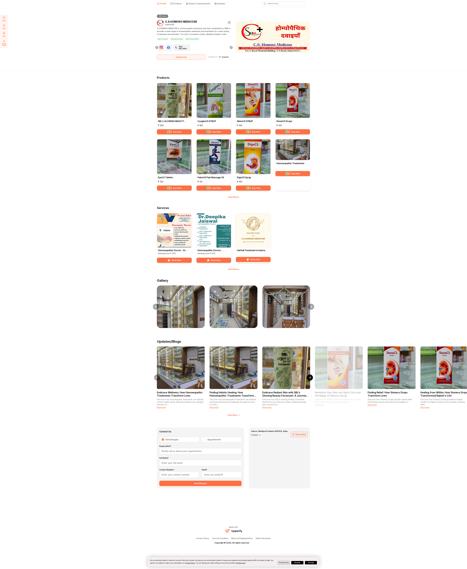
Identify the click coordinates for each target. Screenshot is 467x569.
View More (233, 197)
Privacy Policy (203, 538)
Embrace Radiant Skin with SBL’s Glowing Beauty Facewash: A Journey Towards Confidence (284, 394)
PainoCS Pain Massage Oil (211, 177)
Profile (163, 3)
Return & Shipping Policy (242, 538)
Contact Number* (166, 470)
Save (4, 20)
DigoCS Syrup (244, 177)
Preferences (284, 563)
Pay (4, 36)
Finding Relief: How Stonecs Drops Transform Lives (388, 394)
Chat (4, 28)
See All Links (183, 47)
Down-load (4, 44)
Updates (221, 3)
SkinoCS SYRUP (245, 121)
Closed (164, 16)
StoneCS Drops (284, 121)
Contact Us (181, 57)
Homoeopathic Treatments (290, 163)
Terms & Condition (220, 538)
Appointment (214, 439)
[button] (307, 377)
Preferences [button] (240, 563)
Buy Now (177, 132)
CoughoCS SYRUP (207, 121)
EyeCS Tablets (165, 177)
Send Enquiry (172, 439)
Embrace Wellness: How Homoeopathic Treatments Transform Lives (180, 394)
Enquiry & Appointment (199, 3)
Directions (301, 434)
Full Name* (164, 458)
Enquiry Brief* (165, 446)
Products (177, 3)
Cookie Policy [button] (190, 563)
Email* (204, 470)
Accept (311, 563)
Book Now (176, 260)
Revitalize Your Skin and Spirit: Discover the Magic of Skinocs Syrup (338, 394)
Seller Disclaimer (263, 538)
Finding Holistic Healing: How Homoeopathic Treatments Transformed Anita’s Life (233, 394)
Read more (161, 407)
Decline (297, 563)
